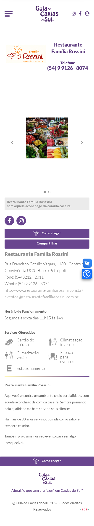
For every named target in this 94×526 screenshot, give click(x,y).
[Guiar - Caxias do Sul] (47, 14)
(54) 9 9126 (67, 68)
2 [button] (49, 192)
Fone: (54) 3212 (24, 276)
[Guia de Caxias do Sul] (47, 478)
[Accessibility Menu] (87, 274)
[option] (47, 142)
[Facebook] (9, 220)
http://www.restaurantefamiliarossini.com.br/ (44, 290)
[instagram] (21, 220)
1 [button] (45, 192)
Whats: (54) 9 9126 (27, 283)
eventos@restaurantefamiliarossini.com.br (41, 296)
